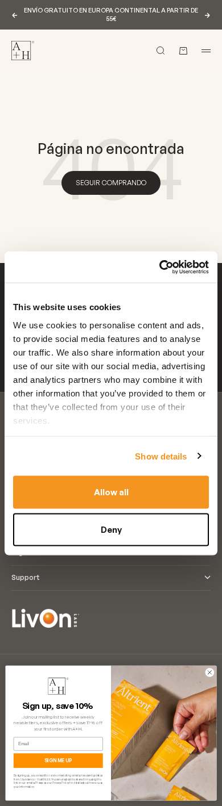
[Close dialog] (210, 672)
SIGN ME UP (58, 760)
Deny (111, 529)
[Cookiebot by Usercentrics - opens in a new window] (159, 267)
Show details (161, 456)
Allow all (111, 492)
